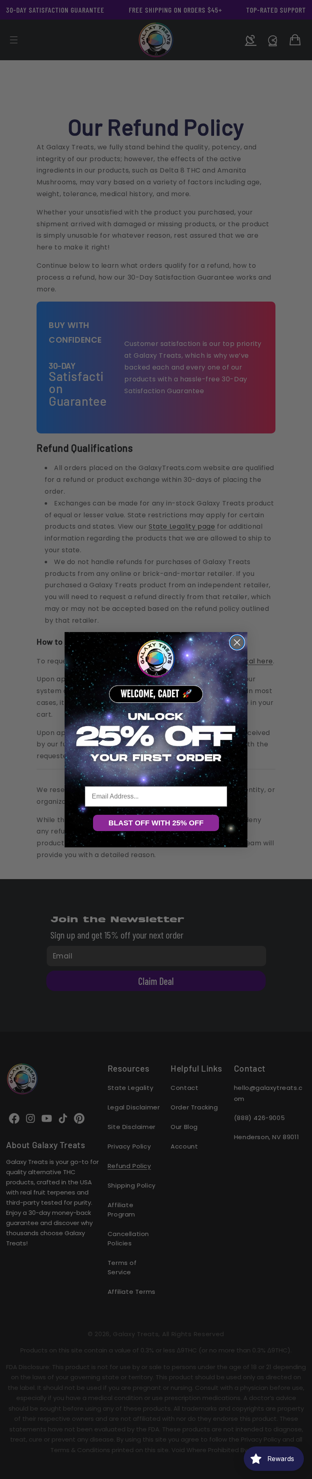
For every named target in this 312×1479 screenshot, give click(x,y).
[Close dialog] (237, 642)
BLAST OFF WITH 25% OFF (156, 823)
